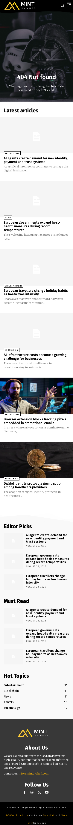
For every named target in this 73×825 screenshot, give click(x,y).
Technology (12, 153)
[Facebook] (24, 792)
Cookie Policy (49, 815)
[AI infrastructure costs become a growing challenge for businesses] (36, 331)
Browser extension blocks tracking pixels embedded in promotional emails (35, 421)
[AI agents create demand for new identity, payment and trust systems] (36, 135)
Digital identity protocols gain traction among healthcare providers (33, 485)
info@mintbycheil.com (34, 773)
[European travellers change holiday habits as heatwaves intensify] (36, 267)
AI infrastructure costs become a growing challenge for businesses (35, 357)
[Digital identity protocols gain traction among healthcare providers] (36, 460)
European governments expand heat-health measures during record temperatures (32, 226)
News (8, 217)
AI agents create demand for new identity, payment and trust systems (36, 160)
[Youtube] (47, 792)
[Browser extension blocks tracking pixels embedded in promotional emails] (36, 396)
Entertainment (13, 286)
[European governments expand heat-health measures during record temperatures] (36, 199)
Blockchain (11, 350)
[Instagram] (32, 792)
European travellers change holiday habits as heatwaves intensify (36, 292)
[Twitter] (39, 792)
